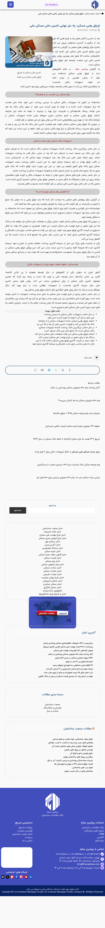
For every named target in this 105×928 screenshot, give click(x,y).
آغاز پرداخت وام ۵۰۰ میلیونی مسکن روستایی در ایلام (70, 654)
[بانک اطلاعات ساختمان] (102, 13)
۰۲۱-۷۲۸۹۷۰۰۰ (51, 4)
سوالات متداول (25, 827)
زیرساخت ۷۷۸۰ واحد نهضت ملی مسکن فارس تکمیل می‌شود (68, 647)
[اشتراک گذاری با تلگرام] (49, 370)
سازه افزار (99, 840)
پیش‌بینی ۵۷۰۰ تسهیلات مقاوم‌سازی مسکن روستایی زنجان (68, 643)
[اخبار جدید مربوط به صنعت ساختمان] (94, 5)
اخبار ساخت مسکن (52, 567)
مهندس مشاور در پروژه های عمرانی (78, 750)
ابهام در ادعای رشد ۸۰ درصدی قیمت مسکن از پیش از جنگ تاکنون (65, 676)
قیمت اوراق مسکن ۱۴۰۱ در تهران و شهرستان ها (73, 764)
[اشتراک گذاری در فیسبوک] (69, 370)
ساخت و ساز (52, 711)
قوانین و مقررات (24, 830)
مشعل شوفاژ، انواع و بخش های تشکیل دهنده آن (72, 746)
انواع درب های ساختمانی (82, 767)
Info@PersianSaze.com (88, 864)
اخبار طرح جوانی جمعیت (52, 577)
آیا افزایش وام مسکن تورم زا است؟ (52, 191)
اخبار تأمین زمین (52, 544)
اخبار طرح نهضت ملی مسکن (53, 535)
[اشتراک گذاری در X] (62, 370)
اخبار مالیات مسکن (53, 571)
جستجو (52, 505)
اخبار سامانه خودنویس (52, 548)
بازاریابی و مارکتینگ (52, 707)
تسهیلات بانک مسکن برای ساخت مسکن (52, 140)
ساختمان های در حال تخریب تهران (78, 771)
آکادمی (100, 837)
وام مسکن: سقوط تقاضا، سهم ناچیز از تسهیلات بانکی (52, 264)
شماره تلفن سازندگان (94, 830)
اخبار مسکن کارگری (52, 587)
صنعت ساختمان (52, 704)
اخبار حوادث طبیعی (52, 574)
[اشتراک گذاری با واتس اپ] (56, 370)
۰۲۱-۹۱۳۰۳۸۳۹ (93, 854)
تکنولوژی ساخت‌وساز (52, 590)
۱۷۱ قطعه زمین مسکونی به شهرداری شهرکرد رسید (72, 665)
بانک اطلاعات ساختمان (93, 827)
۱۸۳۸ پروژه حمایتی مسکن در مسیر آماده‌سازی (74, 658)
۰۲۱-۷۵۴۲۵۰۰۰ (77, 854)
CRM (101, 834)
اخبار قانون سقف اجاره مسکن (52, 554)
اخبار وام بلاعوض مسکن (52, 564)
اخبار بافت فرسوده (52, 531)
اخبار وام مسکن (52, 561)
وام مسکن (89, 13)
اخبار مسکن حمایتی (52, 584)
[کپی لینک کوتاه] (35, 370)
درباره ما (28, 837)
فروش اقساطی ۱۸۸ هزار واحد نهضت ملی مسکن (73, 650)
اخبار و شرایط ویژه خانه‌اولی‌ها (52, 594)
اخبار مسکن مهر (52, 541)
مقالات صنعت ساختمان (77, 729)
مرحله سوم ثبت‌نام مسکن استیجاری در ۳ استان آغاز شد (69, 669)
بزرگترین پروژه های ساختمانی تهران (78, 757)
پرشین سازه (81, 69)
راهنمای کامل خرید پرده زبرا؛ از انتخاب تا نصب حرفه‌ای (70, 742)
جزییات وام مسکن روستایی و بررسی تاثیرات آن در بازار (70, 760)
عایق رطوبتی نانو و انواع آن (81, 753)
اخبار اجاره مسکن (52, 551)
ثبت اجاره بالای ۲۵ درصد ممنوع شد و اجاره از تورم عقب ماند (68, 672)
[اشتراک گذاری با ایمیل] (42, 370)
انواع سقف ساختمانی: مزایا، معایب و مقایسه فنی (72, 739)
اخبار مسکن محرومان (52, 580)
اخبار (97, 13)
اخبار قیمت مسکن (52, 557)
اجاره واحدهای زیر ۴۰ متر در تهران (79, 661)
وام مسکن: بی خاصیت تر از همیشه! (52, 94)
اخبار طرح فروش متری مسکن (52, 538)
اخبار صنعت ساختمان (53, 528)
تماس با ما (27, 840)
